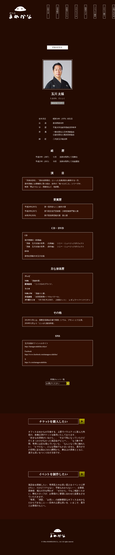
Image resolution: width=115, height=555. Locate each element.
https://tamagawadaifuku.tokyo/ (36, 347)
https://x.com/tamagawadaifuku (36, 362)
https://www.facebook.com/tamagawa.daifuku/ (41, 354)
